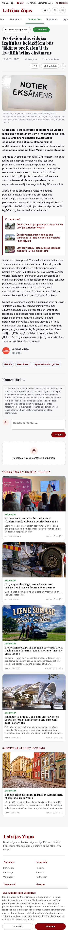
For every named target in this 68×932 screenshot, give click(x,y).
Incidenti (52, 19)
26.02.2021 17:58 (10, 59)
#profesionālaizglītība (47, 364)
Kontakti (40, 872)
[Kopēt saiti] (63, 66)
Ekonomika (16, 19)
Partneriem (41, 877)
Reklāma (40, 868)
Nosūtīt (58, 434)
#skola (8, 364)
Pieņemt (50, 926)
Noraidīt (18, 926)
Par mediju (8, 868)
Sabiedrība (34, 19)
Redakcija (8, 872)
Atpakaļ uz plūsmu (18, 29)
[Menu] (62, 10)
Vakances (8, 877)
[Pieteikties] (55, 10)
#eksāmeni (23, 364)
